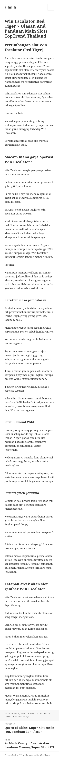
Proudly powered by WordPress (35, 755)
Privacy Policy (11, 755)
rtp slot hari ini (13, 644)
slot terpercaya (22, 716)
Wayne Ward (35, 713)
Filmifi (10, 7)
